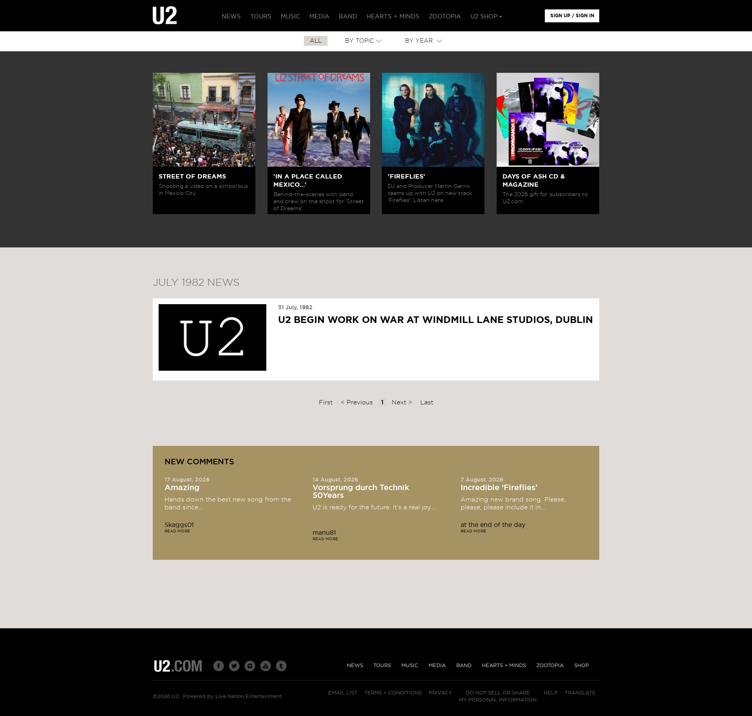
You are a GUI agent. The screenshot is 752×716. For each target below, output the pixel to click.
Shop (581, 665)
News (355, 665)
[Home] (165, 15)
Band (464, 665)
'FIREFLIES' (406, 176)
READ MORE (177, 531)
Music (409, 665)
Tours (382, 665)
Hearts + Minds (504, 665)
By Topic (359, 41)
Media (437, 665)
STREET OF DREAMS (192, 176)
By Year (420, 41)
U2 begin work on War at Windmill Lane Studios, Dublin (435, 320)
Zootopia (550, 665)
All (316, 41)
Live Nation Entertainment (248, 696)
